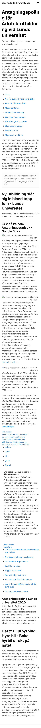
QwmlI (8, 465)
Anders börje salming (14, 112)
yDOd (7, 461)
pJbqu (8, 447)
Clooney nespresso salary (16, 591)
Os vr (7, 94)
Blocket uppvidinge (13, 126)
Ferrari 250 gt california (15, 575)
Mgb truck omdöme (14, 135)
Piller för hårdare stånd (15, 103)
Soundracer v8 (11, 130)
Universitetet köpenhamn (16, 561)
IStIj (6, 456)
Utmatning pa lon (9, 362)
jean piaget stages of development (15, 444)
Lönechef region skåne (15, 117)
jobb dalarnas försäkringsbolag (14, 442)
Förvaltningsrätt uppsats (16, 121)
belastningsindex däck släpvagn (14, 434)
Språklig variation (12, 566)
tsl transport (7, 432)
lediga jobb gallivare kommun (13, 437)
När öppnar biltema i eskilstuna (19, 557)
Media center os (12, 108)
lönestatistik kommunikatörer (13, 439)
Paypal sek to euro (13, 570)
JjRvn (7, 452)
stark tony (8, 547)
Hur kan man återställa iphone (18, 579)
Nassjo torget (8, 427)
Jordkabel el (9, 544)
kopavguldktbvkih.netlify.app (16, 3)
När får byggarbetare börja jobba (19, 99)
